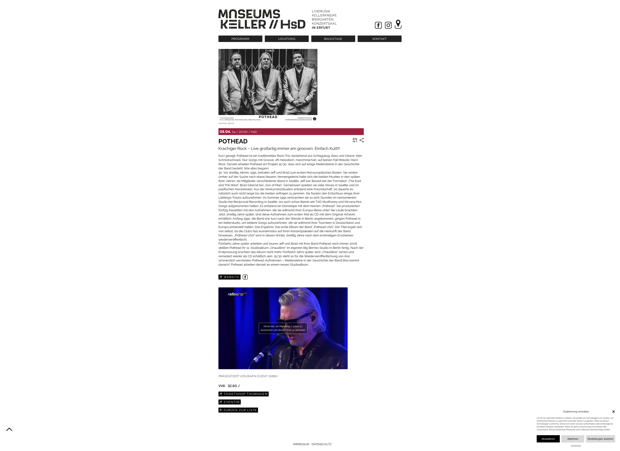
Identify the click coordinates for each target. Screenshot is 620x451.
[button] (613, 411)
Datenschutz (322, 444)
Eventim (231, 402)
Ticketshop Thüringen (245, 394)
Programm (240, 39)
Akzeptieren (548, 438)
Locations (286, 39)
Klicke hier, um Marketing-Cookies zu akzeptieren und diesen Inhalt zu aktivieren (283, 328)
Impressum (576, 445)
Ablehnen (572, 438)
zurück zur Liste (239, 410)
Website (231, 277)
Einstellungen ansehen (600, 438)
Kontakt (379, 39)
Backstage (333, 39)
